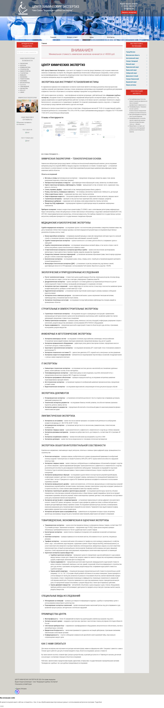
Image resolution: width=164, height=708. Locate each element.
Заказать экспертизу (129, 12)
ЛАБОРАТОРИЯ (24, 63)
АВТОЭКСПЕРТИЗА (25, 82)
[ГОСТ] (27, 132)
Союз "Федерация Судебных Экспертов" (45, 682)
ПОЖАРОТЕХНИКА (24, 79)
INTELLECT (22, 90)
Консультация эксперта (137, 92)
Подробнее (98, 702)
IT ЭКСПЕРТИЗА (24, 73)
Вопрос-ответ (72, 37)
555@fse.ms (129, 8)
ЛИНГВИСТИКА (24, 88)
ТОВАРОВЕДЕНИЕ (24, 86)
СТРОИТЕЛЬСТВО (24, 69)
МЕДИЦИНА (23, 75)
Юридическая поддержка (27, 45)
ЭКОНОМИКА (23, 81)
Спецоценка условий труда (23, 684)
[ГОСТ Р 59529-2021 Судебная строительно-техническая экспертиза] (27, 141)
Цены (92, 37)
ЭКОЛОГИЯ (23, 65)
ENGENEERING (23, 77)
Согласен (2, 706)
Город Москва (130, 52)
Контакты (111, 37)
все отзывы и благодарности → (50, 154)
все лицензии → (21, 124)
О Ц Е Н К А (23, 84)
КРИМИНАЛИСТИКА (25, 67)
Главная (53, 37)
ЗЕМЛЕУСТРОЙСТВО (25, 71)
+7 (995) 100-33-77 (129, 6)
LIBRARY (22, 92)
